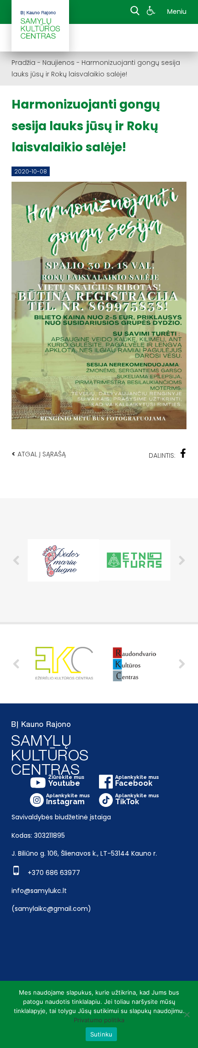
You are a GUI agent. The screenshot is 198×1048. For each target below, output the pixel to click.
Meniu (176, 11)
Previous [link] (16, 663)
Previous (16, 560)
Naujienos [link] (58, 62)
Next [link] (181, 663)
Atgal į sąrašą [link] (39, 454)
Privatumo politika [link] (99, 1020)
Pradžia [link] (23, 62)
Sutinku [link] (101, 1034)
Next (181, 560)
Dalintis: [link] (162, 455)
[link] (152, 12)
